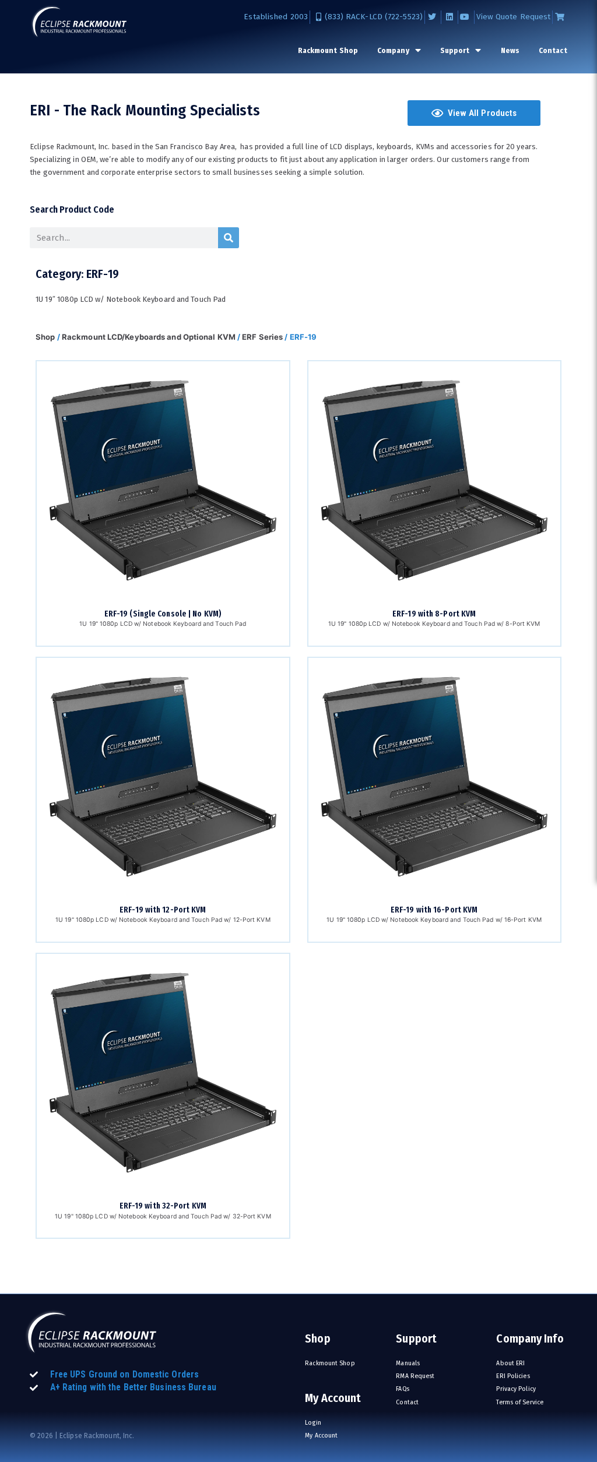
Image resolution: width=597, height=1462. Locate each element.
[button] (474, 113)
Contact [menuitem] (553, 50)
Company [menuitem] (393, 50)
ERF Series (262, 336)
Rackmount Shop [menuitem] (328, 50)
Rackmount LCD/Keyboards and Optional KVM (149, 336)
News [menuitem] (510, 50)
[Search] (228, 237)
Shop (45, 336)
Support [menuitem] (455, 50)
